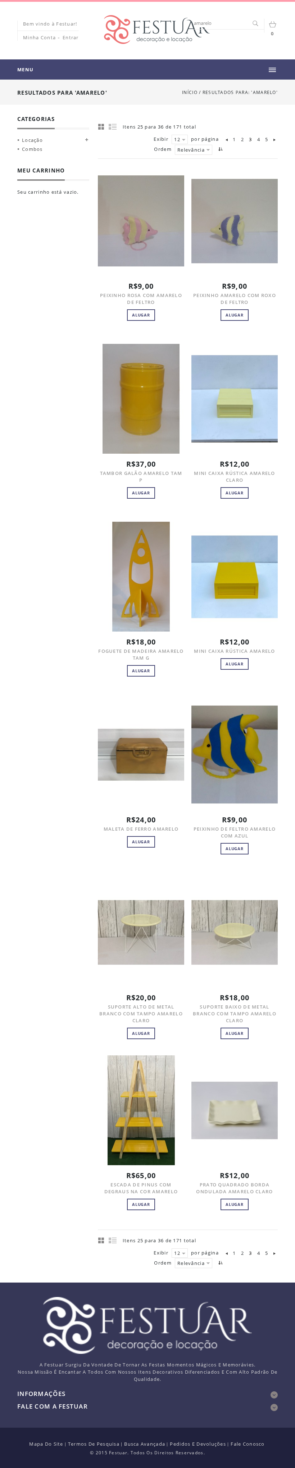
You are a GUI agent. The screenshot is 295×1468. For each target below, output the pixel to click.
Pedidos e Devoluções (198, 1444)
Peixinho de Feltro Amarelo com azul (235, 832)
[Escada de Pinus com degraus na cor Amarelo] (141, 1110)
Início (190, 92)
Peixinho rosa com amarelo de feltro (141, 298)
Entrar (71, 37)
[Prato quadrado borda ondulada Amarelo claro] (234, 1110)
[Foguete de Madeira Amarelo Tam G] (141, 577)
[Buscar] (255, 24)
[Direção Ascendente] (220, 149)
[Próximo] (274, 139)
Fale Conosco (247, 1444)
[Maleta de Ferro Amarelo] (141, 754)
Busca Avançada (144, 1444)
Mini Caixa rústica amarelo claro (234, 476)
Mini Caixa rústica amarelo (234, 651)
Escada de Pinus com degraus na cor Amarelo (141, 1188)
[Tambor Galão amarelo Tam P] (141, 399)
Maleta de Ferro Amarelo (141, 829)
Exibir (161, 139)
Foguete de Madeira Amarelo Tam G (140, 654)
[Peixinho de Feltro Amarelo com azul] (234, 754)
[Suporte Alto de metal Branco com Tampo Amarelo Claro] (141, 932)
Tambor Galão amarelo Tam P (141, 476)
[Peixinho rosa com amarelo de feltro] (141, 221)
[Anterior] (227, 139)
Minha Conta (39, 37)
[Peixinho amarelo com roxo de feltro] (234, 221)
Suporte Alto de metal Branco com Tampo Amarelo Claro (141, 1014)
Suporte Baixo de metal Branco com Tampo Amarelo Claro (234, 1014)
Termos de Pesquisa (93, 1444)
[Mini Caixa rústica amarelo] (234, 577)
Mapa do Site (46, 1444)
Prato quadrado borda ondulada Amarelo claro (234, 1188)
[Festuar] (157, 29)
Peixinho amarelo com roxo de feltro (234, 298)
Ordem (162, 149)
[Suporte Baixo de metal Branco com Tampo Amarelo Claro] (234, 932)
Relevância (191, 150)
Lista (113, 126)
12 (177, 139)
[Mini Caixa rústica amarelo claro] (234, 399)
